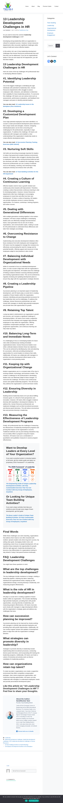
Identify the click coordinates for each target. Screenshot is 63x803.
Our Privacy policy (33, 800)
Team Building (51, 23)
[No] (61, 799)
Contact (56, 6)
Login (8, 765)
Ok (26, 800)
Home (27, 6)
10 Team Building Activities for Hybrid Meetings (16, 744)
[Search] (58, 46)
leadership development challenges (14, 739)
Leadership (7, 737)
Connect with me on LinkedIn (25, 731)
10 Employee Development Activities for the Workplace (18, 746)
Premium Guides (47, 6)
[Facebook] (48, 61)
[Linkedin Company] (54, 61)
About (33, 6)
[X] (51, 61)
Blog (39, 6)
